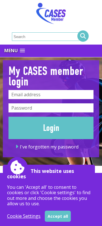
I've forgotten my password (49, 147)
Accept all (58, 216)
